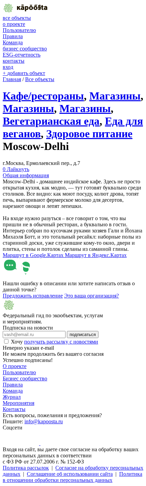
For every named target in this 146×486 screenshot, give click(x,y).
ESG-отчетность (21, 55)
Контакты (14, 409)
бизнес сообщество (25, 48)
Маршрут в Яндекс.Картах (96, 255)
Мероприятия (18, 403)
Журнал (12, 397)
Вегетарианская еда (51, 121)
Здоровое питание (89, 133)
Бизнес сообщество (25, 378)
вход (8, 67)
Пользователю (19, 30)
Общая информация (26, 175)
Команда (13, 42)
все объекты (17, 18)
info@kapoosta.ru (43, 421)
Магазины (115, 96)
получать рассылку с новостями (61, 342)
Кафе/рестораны (43, 96)
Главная (12, 79)
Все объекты (39, 79)
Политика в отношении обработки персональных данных (72, 477)
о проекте (14, 24)
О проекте (14, 366)
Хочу (54, 342)
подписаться (83, 334)
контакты (13, 61)
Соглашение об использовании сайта (70, 474)
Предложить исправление (33, 296)
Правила (13, 36)
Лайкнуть (16, 169)
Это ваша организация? (91, 296)
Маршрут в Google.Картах (34, 255)
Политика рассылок (26, 468)
